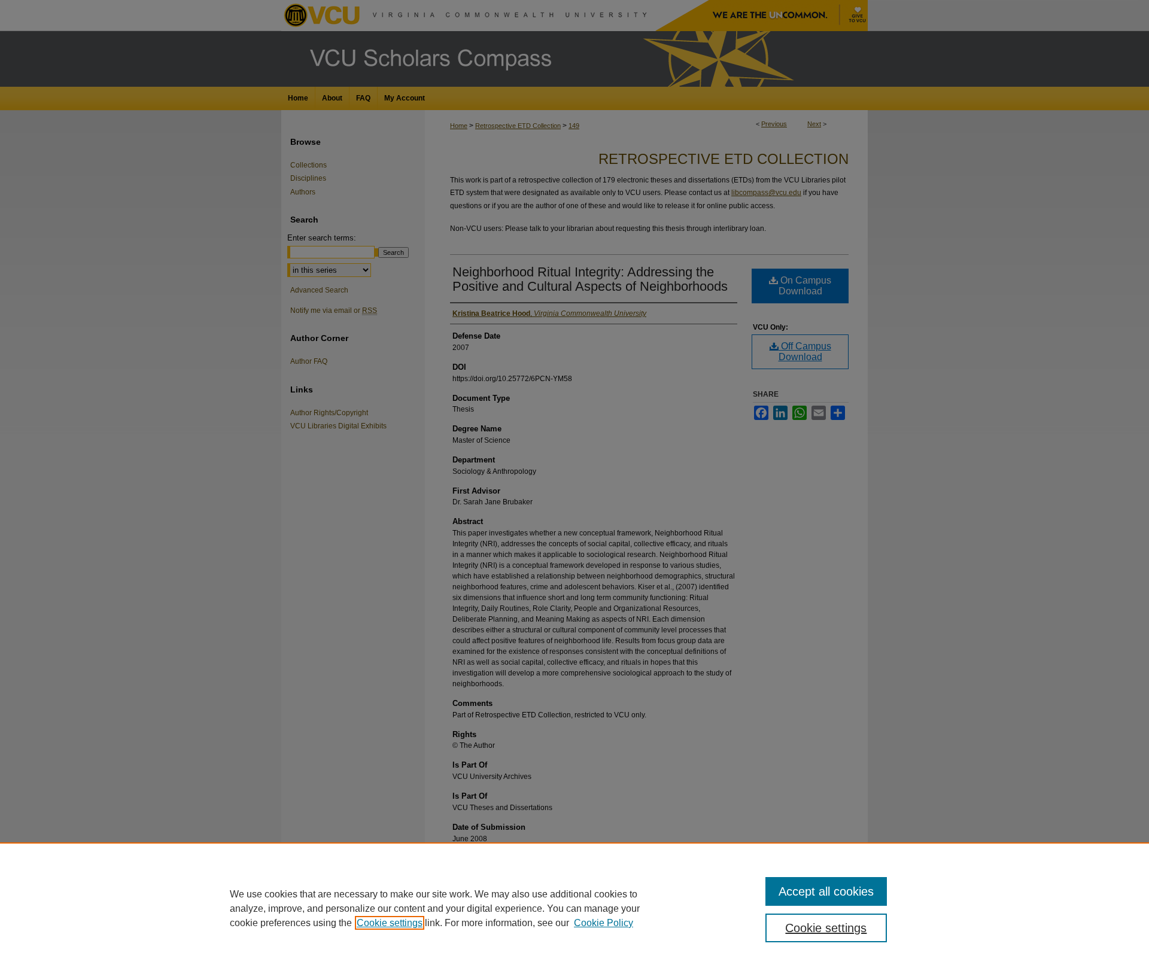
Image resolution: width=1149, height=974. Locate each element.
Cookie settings (389, 923)
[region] (574, 908)
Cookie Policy (603, 923)
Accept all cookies (826, 891)
